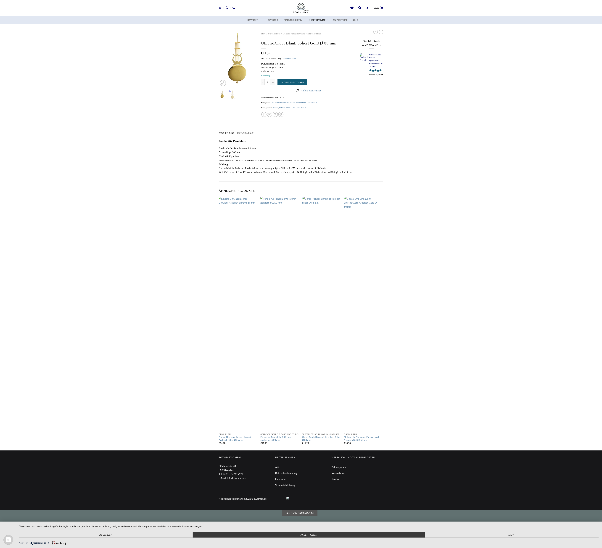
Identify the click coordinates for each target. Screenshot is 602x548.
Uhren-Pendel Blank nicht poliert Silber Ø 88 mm (321, 438)
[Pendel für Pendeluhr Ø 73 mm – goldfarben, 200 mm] (279, 314)
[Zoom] (223, 83)
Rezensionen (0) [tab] (245, 133)
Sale (355, 19)
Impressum (280, 479)
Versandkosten (289, 58)
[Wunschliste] (352, 7)
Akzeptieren (309, 534)
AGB (277, 466)
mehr (511, 534)
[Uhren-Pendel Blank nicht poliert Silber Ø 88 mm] (321, 314)
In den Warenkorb (292, 82)
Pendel (282, 107)
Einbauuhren (293, 19)
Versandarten (338, 473)
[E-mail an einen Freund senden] (275, 114)
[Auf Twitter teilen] (269, 114)
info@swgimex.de (236, 477)
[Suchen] (359, 8)
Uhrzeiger (271, 19)
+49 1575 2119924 (233, 473)
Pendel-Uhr (290, 107)
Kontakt (336, 479)
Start (263, 33)
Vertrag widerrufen (299, 512)
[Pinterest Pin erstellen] (280, 114)
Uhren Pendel (317, 19)
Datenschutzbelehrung (286, 473)
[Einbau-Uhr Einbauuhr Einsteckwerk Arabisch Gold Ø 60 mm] (363, 314)
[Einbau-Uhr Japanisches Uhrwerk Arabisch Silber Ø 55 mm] (238, 314)
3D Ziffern (340, 19)
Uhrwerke (251, 19)
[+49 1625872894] (234, 8)
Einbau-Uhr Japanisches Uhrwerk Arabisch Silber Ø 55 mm (235, 438)
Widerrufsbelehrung (285, 485)
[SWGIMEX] (301, 8)
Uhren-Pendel (301, 107)
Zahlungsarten (339, 466)
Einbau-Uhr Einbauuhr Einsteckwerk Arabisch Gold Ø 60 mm (361, 438)
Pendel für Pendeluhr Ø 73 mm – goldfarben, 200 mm (276, 438)
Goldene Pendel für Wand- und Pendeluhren (302, 33)
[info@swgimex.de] (220, 8)
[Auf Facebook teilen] (264, 114)
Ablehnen (105, 534)
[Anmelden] (367, 7)
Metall (275, 107)
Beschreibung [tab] (226, 133)
